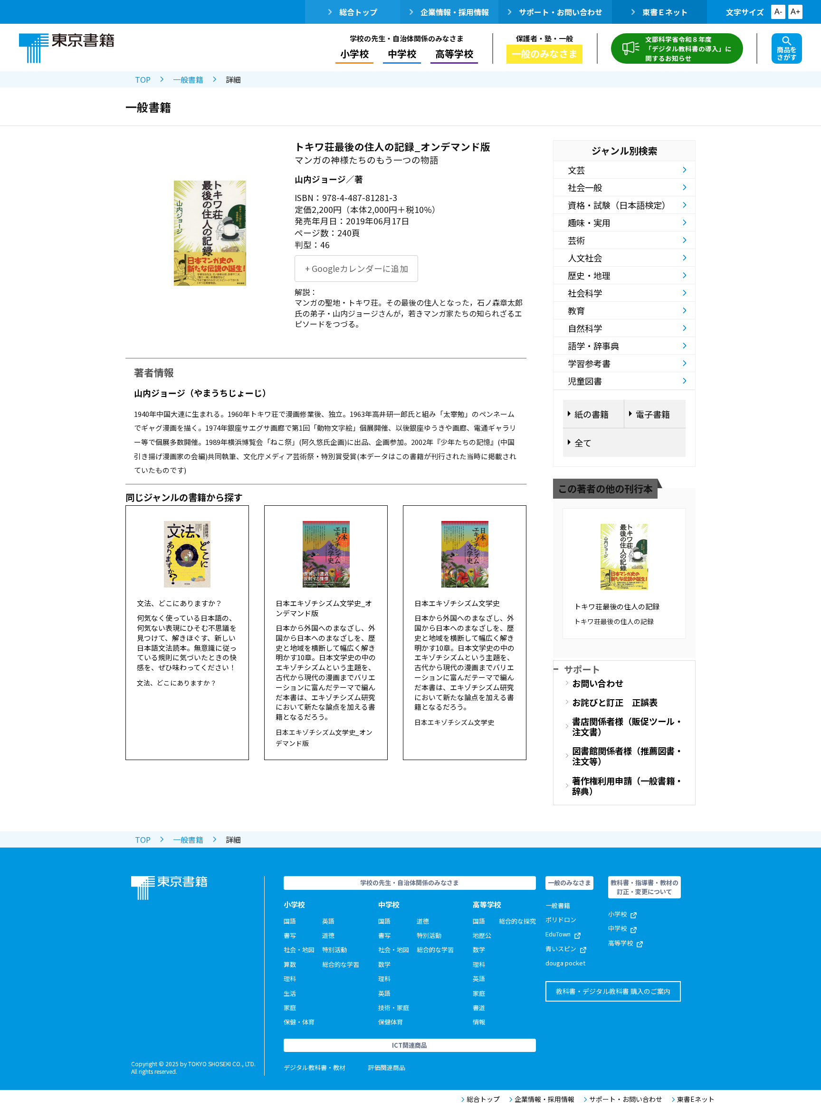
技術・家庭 (393, 1007)
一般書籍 (188, 79)
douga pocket (565, 962)
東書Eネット (696, 1099)
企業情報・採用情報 (454, 12)
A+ (795, 12)
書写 (290, 935)
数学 (384, 964)
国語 (290, 921)
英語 (328, 921)
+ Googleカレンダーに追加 (356, 268)
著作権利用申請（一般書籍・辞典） (627, 785)
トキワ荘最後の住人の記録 (616, 606)
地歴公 (482, 935)
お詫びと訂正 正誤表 (615, 702)
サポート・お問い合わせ (560, 12)
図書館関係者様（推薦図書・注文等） (627, 755)
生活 (290, 993)
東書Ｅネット (665, 12)
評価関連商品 (386, 1067)
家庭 (290, 1007)
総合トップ (358, 12)
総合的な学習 (340, 964)
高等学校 (620, 942)
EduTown (558, 933)
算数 (290, 964)
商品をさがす (787, 53)
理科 (290, 978)
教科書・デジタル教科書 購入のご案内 (613, 991)
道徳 (328, 935)
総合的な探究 (517, 921)
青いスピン (560, 948)
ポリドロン (560, 919)
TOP (143, 79)
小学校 (617, 913)
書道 (479, 1007)
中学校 (617, 928)
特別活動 (334, 949)
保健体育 (390, 1021)
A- (778, 12)
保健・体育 (299, 1021)
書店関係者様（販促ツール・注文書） (627, 726)
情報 (479, 1021)
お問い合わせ (597, 683)
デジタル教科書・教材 (314, 1067)
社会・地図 (299, 949)
